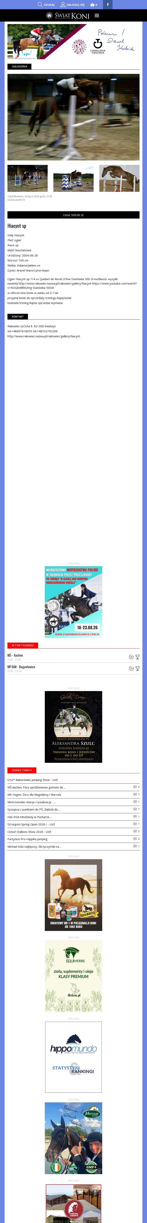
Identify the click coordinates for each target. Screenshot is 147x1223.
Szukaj (49, 5)
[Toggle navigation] (97, 15)
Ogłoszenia (19, 66)
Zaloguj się (75, 5)
